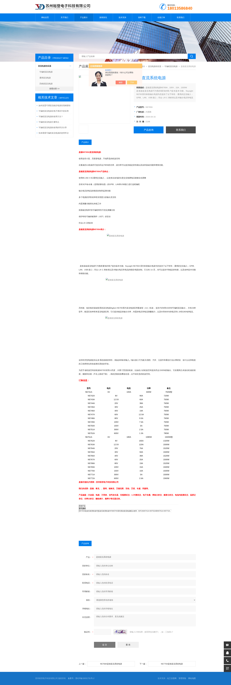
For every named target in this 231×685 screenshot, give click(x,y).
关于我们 (64, 17)
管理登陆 (182, 678)
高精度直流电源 (46, 84)
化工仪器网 (171, 678)
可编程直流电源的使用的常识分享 (53, 127)
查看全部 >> (54, 89)
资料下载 (142, 17)
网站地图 (192, 678)
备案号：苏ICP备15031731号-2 (81, 678)
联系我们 (180, 17)
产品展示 (84, 17)
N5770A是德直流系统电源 (172, 664)
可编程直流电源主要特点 (49, 122)
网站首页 (45, 17)
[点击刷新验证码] (120, 632)
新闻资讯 (103, 17)
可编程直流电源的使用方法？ (51, 116)
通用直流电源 (45, 78)
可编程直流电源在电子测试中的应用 (54, 111)
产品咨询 (148, 130)
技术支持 (122, 17)
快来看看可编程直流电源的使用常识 (54, 133)
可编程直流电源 (46, 72)
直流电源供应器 (44, 66)
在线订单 (161, 17)
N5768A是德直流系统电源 (111, 664)
